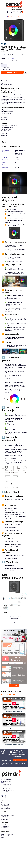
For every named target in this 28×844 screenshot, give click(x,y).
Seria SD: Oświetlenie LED (13, 16)
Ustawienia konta (5, 829)
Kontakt (3, 837)
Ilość (2, 63)
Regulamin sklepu (5, 819)
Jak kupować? (4, 813)
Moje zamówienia (5, 826)
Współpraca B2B (5, 835)
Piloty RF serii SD (23, 16)
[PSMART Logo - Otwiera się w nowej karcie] (14, 773)
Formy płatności (5, 805)
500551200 (4, 118)
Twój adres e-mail (6, 760)
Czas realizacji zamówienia (7, 802)
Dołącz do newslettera (19, 760)
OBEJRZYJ (14, 686)
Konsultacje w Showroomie (7, 834)
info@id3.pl (4, 119)
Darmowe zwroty (5, 804)
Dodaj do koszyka (12, 72)
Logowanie (3, 824)
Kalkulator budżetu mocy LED (7, 815)
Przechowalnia (4, 827)
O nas (2, 838)
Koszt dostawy (4, 807)
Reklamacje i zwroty (5, 808)
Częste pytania (4, 816)
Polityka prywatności (6, 818)
